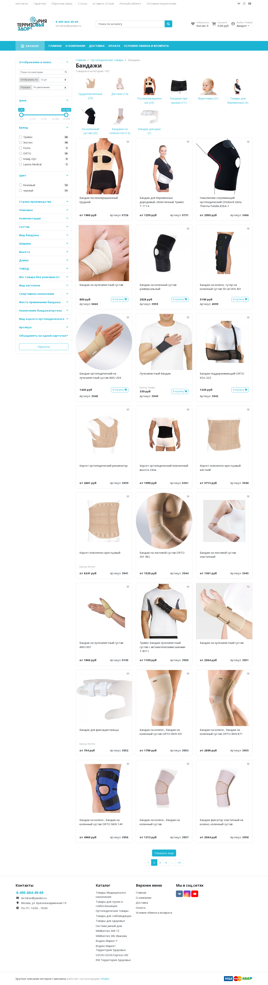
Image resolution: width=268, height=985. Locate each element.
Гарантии (40, 3)
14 (179, 862)
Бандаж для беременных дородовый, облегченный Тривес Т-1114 (162, 202)
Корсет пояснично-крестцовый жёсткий (220, 468)
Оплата (114, 46)
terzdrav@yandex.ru (68, 25)
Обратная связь (61, 3)
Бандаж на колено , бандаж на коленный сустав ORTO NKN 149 (101, 822)
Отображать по (29, 79)
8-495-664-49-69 (67, 21)
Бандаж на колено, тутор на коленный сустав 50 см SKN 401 (220, 287)
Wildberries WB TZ (107, 931)
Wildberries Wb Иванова (111, 936)
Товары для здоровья (110, 921)
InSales (105, 978)
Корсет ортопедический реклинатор (103, 465)
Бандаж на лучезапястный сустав (101, 285)
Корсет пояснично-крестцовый (99, 552)
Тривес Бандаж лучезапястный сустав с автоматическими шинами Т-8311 (162, 647)
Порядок (25, 87)
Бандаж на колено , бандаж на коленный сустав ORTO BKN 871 (221, 732)
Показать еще (164, 853)
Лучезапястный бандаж (155, 373)
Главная (55, 46)
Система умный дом (109, 926)
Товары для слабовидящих (113, 916)
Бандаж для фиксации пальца (99, 730)
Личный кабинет (130, 3)
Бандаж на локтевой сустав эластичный (218, 555)
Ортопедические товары (112, 911)
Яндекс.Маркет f (106, 941)
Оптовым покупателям (161, 3)
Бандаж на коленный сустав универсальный (158, 287)
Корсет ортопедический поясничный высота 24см (164, 468)
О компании (75, 46)
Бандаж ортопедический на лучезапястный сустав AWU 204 (100, 375)
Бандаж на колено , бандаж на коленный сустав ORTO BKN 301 (161, 732)
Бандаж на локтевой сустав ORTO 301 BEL (162, 555)
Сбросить (44, 346)
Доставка (96, 46)
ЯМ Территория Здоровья (113, 960)
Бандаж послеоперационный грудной (98, 200)
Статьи (82, 3)
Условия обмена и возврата (146, 46)
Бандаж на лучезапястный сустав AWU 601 (101, 645)
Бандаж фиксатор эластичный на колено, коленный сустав (221, 822)
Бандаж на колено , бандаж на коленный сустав (160, 822)
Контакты (21, 3)
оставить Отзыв (103, 3)
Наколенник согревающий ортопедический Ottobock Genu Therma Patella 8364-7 (221, 202)
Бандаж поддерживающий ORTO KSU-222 (222, 375)
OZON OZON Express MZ (112, 955)
